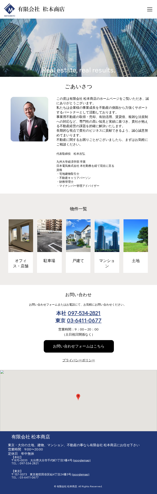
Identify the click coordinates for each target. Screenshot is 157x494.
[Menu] (150, 9)
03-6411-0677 (84, 320)
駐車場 (49, 260)
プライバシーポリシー (78, 360)
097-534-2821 (84, 313)
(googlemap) (82, 460)
